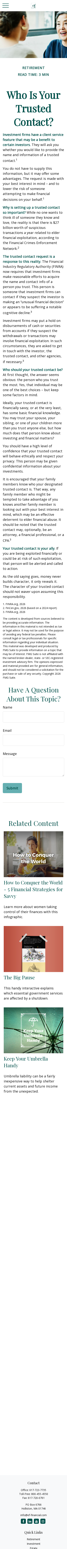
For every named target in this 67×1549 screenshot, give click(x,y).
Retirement (33, 1539)
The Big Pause (19, 977)
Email (7, 730)
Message (10, 753)
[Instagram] (42, 1521)
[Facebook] (23, 1521)
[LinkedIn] (29, 1521)
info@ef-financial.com (33, 1515)
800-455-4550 (39, 1494)
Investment (33, 1543)
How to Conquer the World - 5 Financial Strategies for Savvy (33, 889)
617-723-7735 (37, 1490)
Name (7, 707)
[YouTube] (36, 1521)
